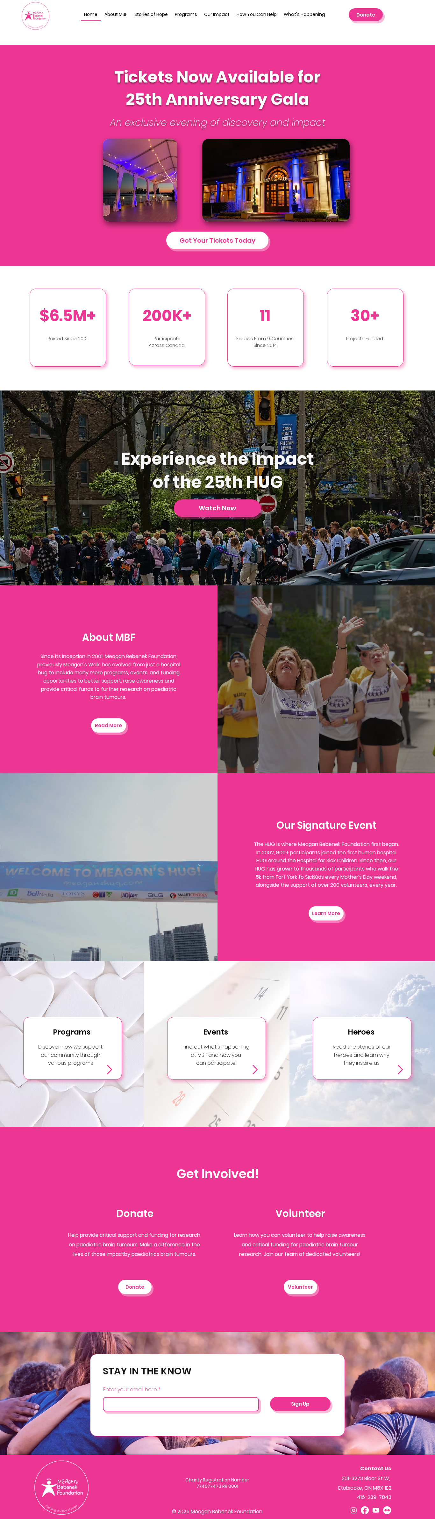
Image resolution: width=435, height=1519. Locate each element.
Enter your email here (130, 1389)
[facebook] (365, 1510)
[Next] (408, 488)
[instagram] (354, 1510)
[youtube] (376, 1510)
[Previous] (26, 488)
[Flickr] (387, 1510)
